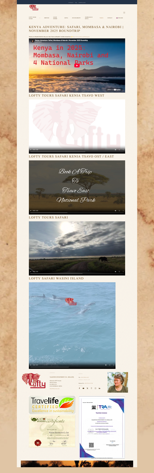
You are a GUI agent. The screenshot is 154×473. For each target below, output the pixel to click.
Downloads (82, 2)
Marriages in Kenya (89, 18)
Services (46, 18)
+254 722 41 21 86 (88, 383)
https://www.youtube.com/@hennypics (81, 36)
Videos (101, 18)
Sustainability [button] (76, 18)
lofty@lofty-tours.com (54, 388)
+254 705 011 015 (85, 377)
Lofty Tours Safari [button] (32, 18)
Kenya (66, 18)
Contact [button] (70, 2)
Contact (109, 18)
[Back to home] (33, 7)
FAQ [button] (76, 2)
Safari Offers (55, 18)
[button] (119, 18)
